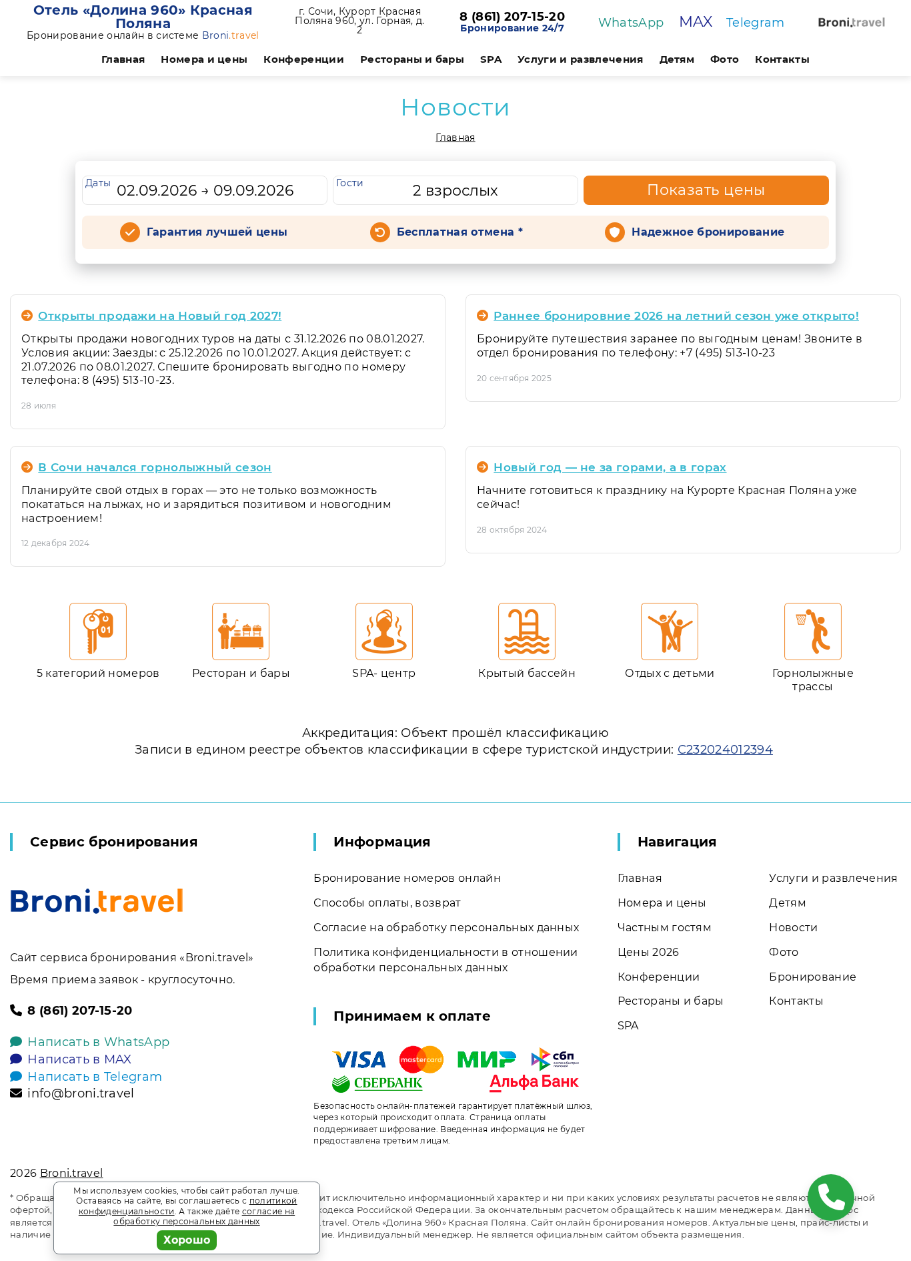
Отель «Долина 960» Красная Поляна (143, 16)
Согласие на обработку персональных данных (446, 927)
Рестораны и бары (412, 59)
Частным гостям (665, 927)
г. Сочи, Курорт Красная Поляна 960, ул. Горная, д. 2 (359, 21)
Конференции (303, 59)
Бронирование (812, 977)
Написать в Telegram (94, 1076)
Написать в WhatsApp (98, 1042)
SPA (491, 59)
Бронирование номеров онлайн (407, 878)
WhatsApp (631, 22)
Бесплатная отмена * (460, 232)
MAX (696, 22)
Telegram (755, 22)
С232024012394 (725, 749)
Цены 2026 (649, 952)
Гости (350, 183)
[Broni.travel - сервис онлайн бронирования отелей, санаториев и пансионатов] (96, 901)
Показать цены (706, 190)
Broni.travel (71, 1173)
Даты (98, 183)
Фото (724, 59)
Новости (793, 927)
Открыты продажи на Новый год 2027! (159, 315)
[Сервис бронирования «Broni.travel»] (851, 22)
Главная (123, 59)
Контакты (782, 59)
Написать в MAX (79, 1059)
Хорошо (187, 1240)
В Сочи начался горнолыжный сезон (154, 467)
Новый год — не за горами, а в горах (610, 467)
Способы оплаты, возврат (387, 903)
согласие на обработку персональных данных (204, 1216)
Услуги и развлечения (580, 59)
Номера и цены (204, 59)
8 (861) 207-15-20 (512, 17)
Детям (677, 59)
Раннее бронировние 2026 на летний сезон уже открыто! (676, 315)
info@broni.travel (80, 1093)
